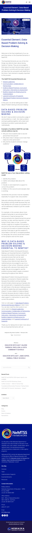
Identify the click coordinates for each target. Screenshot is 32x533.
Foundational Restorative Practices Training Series (15, 386)
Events (3, 411)
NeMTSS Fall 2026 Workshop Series (11, 381)
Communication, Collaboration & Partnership (15, 311)
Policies (21, 524)
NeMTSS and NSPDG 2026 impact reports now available (14, 378)
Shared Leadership (9, 82)
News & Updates (6, 21)
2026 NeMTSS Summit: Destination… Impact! (13, 388)
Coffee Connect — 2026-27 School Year (12, 383)
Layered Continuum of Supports (13, 96)
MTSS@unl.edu (5, 512)
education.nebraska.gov (14, 524)
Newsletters (4, 415)
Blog (4, 19)
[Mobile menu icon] (30, 2)
